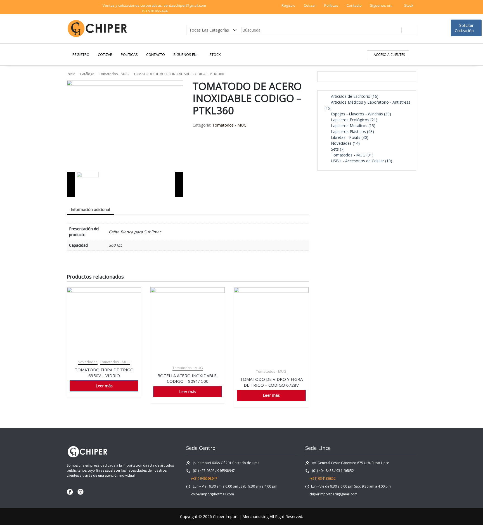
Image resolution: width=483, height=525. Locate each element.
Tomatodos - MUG (114, 73)
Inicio (71, 73)
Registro (288, 5)
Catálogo (87, 73)
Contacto (354, 5)
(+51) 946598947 (203, 478)
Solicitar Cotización (465, 28)
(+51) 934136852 (322, 478)
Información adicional (90, 209)
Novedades (88, 361)
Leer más (104, 385)
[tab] (90, 210)
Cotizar (310, 5)
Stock (408, 5)
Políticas (331, 5)
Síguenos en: (381, 5)
